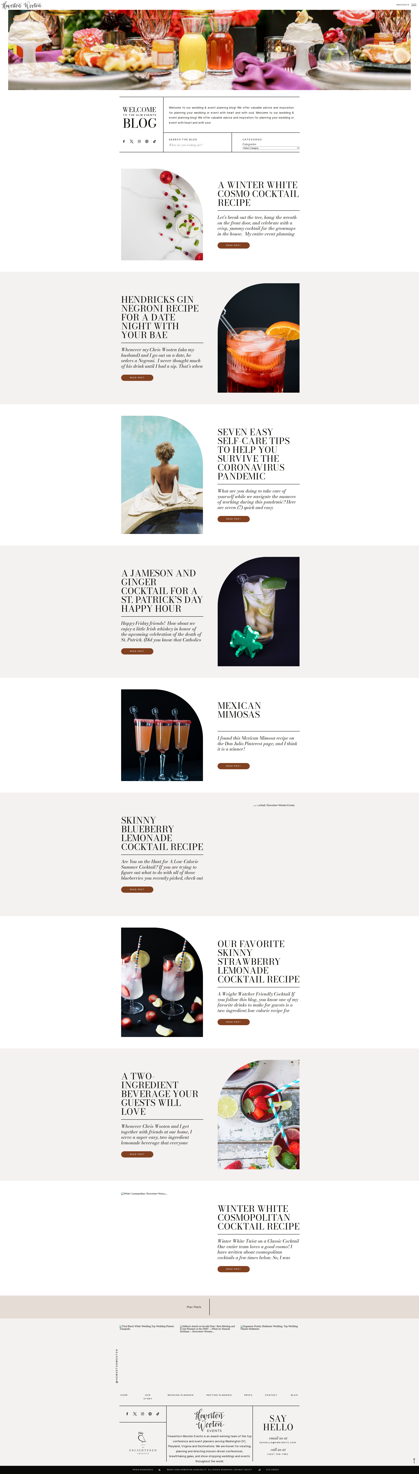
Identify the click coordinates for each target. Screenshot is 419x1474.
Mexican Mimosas (239, 710)
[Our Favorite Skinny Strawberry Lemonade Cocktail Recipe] (162, 982)
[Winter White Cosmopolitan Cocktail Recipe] (162, 1238)
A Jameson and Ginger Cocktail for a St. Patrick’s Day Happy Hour (162, 590)
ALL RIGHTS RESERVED (220, 1470)
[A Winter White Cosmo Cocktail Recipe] (162, 214)
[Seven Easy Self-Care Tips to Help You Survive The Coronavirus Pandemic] (162, 475)
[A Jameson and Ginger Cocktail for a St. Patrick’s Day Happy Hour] (259, 611)
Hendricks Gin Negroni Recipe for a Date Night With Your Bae (160, 317)
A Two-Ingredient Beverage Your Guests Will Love (159, 1093)
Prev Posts (194, 1307)
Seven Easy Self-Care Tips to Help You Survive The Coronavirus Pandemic (254, 454)
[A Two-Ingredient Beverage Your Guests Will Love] (259, 1114)
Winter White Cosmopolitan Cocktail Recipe (259, 1217)
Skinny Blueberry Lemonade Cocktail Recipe (162, 833)
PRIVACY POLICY (243, 1470)
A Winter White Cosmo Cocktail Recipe (258, 193)
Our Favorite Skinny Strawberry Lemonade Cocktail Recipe (259, 961)
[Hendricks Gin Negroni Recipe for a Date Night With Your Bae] (259, 338)
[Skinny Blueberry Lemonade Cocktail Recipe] (259, 854)
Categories (249, 144)
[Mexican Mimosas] (162, 735)
